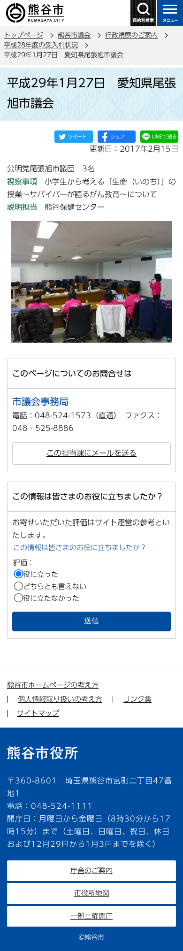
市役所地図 (91, 893)
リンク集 (137, 699)
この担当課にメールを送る (91, 453)
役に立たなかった (51, 598)
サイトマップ (38, 713)
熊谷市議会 (74, 35)
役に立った (40, 574)
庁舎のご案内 (91, 870)
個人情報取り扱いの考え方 (60, 699)
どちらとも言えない (54, 586)
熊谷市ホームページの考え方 (53, 685)
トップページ (23, 35)
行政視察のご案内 (131, 35)
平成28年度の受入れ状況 (41, 45)
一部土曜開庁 (91, 916)
